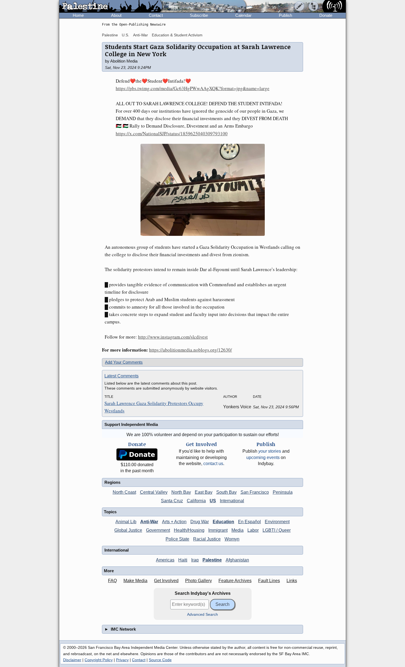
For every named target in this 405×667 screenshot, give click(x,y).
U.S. (125, 35)
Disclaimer (72, 660)
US (213, 500)
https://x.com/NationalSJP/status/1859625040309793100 (172, 133)
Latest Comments (121, 376)
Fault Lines (269, 580)
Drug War (199, 521)
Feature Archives (235, 580)
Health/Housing (189, 530)
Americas (165, 560)
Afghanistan (237, 560)
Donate (325, 15)
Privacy (122, 660)
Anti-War (140, 35)
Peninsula (283, 492)
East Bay (203, 492)
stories (269, 451)
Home (78, 15)
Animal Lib (125, 521)
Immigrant (218, 530)
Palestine (110, 35)
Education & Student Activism (177, 35)
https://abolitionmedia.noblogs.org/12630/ (190, 350)
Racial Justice (207, 539)
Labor (253, 530)
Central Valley (154, 492)
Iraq (195, 560)
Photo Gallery (198, 580)
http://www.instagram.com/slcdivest (173, 337)
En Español (249, 521)
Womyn (232, 539)
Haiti (182, 560)
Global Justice (128, 530)
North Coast (124, 492)
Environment (277, 521)
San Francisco (255, 492)
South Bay (226, 492)
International (232, 500)
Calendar (243, 15)
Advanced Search (202, 614)
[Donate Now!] (137, 454)
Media (237, 530)
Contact (156, 15)
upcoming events (263, 457)
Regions (112, 482)
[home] (110, 6)
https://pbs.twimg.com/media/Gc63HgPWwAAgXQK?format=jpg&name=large (192, 88)
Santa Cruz (172, 500)
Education (223, 521)
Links (292, 580)
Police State (177, 539)
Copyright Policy (99, 660)
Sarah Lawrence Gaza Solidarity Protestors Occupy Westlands (153, 407)
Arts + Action (174, 521)
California (196, 500)
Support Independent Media (131, 424)
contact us (213, 463)
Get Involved (166, 580)
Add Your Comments (124, 362)
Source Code (160, 660)
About (116, 15)
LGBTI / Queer (277, 530)
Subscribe (199, 15)
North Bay (181, 492)
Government (158, 530)
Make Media (135, 580)
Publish (285, 15)
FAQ (112, 580)
